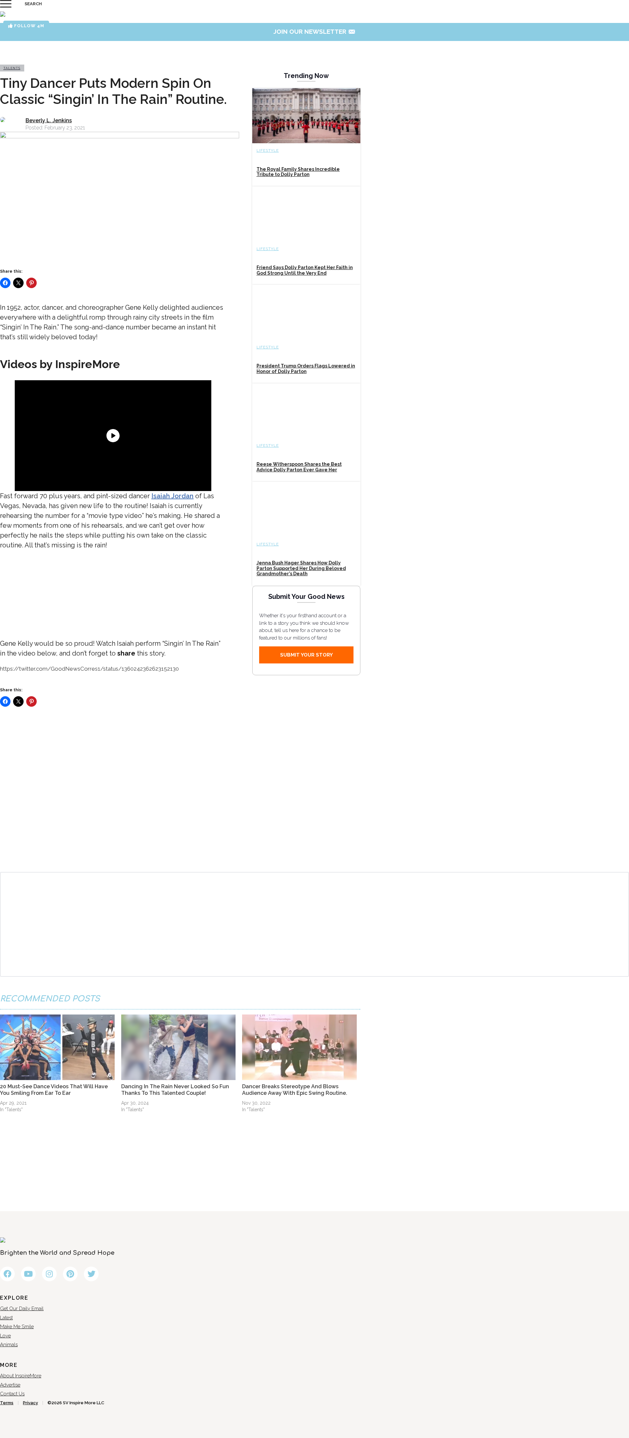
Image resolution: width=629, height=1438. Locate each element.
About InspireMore (20, 1376)
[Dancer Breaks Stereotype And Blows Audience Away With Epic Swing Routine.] (299, 1047)
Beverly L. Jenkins (49, 120)
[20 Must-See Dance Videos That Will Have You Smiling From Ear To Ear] (57, 1047)
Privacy (30, 1402)
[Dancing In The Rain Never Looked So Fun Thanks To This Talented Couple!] (178, 1047)
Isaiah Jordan (172, 496)
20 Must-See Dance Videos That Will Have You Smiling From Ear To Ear (54, 1089)
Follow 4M (28, 25)
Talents (11, 68)
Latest (6, 1318)
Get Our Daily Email (22, 1308)
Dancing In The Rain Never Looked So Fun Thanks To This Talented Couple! (175, 1089)
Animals (9, 1345)
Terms (6, 1402)
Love (5, 1336)
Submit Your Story (306, 655)
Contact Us (12, 1394)
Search (33, 3)
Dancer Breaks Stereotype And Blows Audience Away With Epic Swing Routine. (294, 1089)
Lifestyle (268, 150)
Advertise (10, 1385)
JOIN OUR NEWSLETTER (315, 31)
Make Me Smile (17, 1327)
